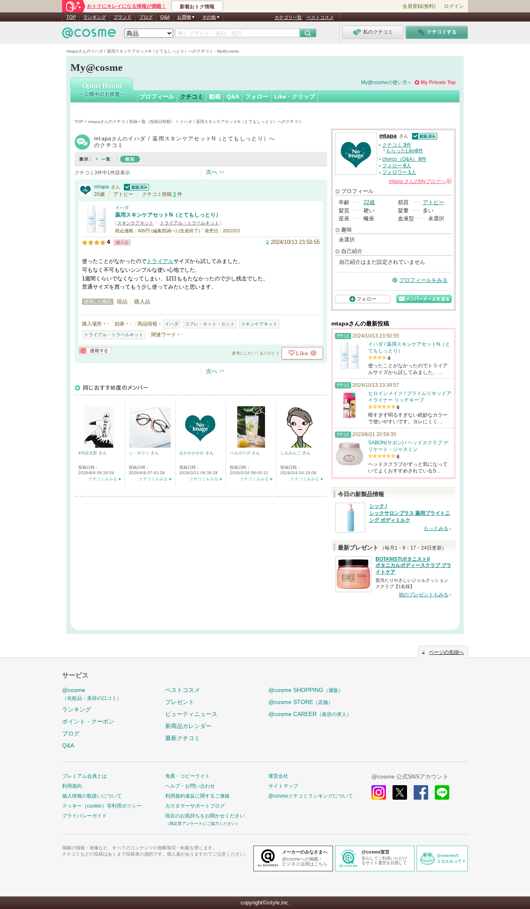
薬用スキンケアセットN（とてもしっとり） (168, 215)
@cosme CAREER (310, 714)
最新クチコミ (182, 738)
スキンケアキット (135, 222)
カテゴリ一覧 (288, 17)
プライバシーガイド (84, 816)
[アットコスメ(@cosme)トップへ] (89, 35)
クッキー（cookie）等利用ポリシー (102, 806)
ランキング (94, 16)
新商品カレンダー (188, 726)
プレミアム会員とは (84, 776)
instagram (378, 792)
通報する (95, 350)
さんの (419, 181)
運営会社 (278, 776)
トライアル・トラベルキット (189, 222)
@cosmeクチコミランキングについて (310, 796)
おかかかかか (192, 453)
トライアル (160, 261)
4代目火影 (88, 453)
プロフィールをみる (423, 280)
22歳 (369, 202)
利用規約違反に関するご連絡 (197, 796)
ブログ (146, 16)
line (442, 792)
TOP (71, 16)
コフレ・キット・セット (210, 323)
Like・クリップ (294, 96)
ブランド (122, 16)
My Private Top (438, 82)
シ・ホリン (140, 453)
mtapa (101, 186)
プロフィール (157, 96)
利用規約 (72, 786)
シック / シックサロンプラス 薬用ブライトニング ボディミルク (409, 513)
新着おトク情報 (197, 7)
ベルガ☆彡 (241, 453)
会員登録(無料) (419, 6)
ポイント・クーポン (88, 721)
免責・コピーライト (187, 776)
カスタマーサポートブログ (195, 806)
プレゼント (179, 702)
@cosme (92, 694)
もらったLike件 (404, 151)
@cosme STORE (300, 702)
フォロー (256, 96)
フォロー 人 (396, 166)
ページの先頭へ (446, 652)
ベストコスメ (320, 17)
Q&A (165, 16)
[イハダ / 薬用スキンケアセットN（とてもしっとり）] (96, 230)
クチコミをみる (102, 479)
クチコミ (191, 96)
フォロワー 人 (399, 172)
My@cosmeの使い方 (384, 82)
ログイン (454, 6)
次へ (211, 172)
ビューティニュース (191, 714)
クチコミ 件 (396, 145)
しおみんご (291, 453)
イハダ (122, 207)
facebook (421, 792)
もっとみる (436, 528)
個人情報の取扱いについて (92, 796)
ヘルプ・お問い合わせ (190, 786)
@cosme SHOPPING (305, 690)
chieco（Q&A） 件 (404, 159)
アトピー (433, 202)
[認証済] (135, 186)
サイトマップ (283, 786)
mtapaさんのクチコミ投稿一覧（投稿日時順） (131, 121)
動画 (215, 96)
